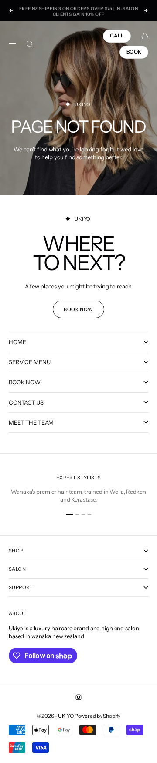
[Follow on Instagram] (78, 697)
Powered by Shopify (98, 716)
